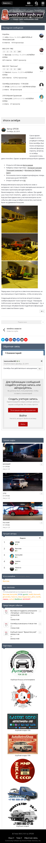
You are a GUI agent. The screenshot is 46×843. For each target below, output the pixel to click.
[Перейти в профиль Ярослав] (12, 550)
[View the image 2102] (23, 482)
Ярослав (8, 55)
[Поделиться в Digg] (14, 339)
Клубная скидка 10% (22, 755)
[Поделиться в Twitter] (3, 339)
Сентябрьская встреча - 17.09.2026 (15, 84)
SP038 (7, 87)
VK (25, 180)
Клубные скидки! (22, 826)
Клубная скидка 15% (22, 730)
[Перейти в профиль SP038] (3, 130)
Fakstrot (8, 72)
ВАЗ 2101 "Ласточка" (10, 66)
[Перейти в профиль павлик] (41, 50)
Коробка (5, 34)
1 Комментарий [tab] (13, 353)
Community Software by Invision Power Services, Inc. (23, 841)
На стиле (6, 522)
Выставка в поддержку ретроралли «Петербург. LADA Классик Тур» (23, 612)
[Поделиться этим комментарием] (41, 361)
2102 (4, 493)
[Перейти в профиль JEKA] (41, 85)
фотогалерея (28, 165)
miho (7, 37)
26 (19, 52)
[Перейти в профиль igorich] (41, 35)
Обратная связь (31, 838)
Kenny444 (8, 98)
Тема (18, 838)
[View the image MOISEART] (23, 453)
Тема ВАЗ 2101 (20, 833)
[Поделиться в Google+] (10, 339)
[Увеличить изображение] (19, 219)
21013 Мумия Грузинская (12, 95)
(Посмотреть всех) (23, 576)
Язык (10, 838)
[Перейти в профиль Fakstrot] (41, 67)
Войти (23, 424)
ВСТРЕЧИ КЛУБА (29, 87)
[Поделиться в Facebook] (6, 339)
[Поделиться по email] (22, 339)
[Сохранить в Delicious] (18, 339)
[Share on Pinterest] (25, 339)
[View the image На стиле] (23, 511)
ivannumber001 (10, 361)
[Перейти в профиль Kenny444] (41, 97)
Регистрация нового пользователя (23, 410)
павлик (17, 561)
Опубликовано (16, 364)
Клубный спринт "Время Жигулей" (23, 632)
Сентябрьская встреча (18, 623)
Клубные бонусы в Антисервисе (23, 679)
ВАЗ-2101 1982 (7, 48)
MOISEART (7, 464)
